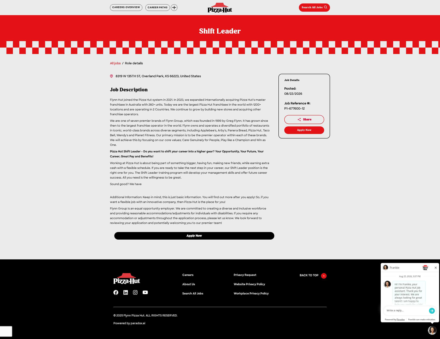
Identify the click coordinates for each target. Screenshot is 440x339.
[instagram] (135, 292)
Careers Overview (126, 7)
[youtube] (145, 292)
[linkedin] (125, 292)
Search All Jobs (312, 7)
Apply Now (194, 236)
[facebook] (115, 292)
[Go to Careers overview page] (220, 8)
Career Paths (158, 7)
